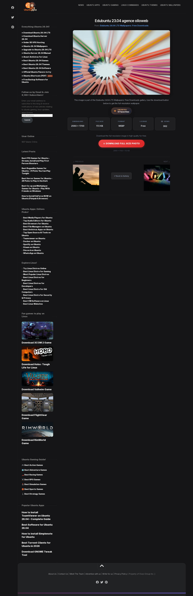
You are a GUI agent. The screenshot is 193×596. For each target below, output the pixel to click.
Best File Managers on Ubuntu (37, 226)
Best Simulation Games (35, 484)
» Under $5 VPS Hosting (33, 42)
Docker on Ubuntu (31, 241)
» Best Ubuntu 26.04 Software (36, 68)
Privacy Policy (120, 574)
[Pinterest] (12, 27)
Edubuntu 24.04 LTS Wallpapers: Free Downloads (124, 25)
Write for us (107, 574)
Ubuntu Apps (93, 5)
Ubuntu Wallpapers (170, 5)
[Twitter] (12, 17)
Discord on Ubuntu (32, 250)
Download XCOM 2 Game (36, 342)
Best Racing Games (33, 475)
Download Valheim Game (37, 389)
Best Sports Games (33, 489)
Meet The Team (77, 574)
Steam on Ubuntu (31, 247)
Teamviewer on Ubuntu (34, 238)
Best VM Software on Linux (36, 301)
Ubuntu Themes (149, 5)
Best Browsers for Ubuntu (35, 223)
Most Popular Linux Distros (36, 274)
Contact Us (63, 574)
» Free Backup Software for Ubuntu (35, 80)
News (81, 5)
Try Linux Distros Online (34, 268)
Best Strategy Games (34, 494)
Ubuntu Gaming (110, 5)
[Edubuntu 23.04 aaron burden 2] (86, 190)
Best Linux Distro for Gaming (37, 271)
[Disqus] (121, 237)
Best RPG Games (32, 479)
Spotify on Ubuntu (32, 244)
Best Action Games (33, 465)
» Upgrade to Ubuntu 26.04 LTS (36, 49)
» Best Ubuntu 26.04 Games (35, 60)
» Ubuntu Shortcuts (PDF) (37, 76)
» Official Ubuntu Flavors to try (36, 72)
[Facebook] (12, 7)
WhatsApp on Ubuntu (33, 253)
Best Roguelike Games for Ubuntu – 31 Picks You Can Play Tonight (36, 170)
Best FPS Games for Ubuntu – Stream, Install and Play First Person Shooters (35, 160)
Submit (27, 120)
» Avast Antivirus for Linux (35, 57)
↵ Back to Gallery (121, 176)
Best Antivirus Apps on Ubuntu (38, 229)
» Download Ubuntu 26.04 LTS (36, 33)
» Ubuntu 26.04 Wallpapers (35, 46)
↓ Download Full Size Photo (121, 143)
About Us (52, 574)
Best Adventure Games (35, 470)
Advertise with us (93, 574)
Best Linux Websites (33, 304)
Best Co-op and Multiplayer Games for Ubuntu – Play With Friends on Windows (36, 188)
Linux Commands (130, 5)
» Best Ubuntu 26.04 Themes (36, 64)
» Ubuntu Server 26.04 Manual (36, 53)
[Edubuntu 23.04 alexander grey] (157, 190)
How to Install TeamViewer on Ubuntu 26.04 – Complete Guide (36, 515)
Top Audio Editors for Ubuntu (37, 221)
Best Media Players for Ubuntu (37, 218)
